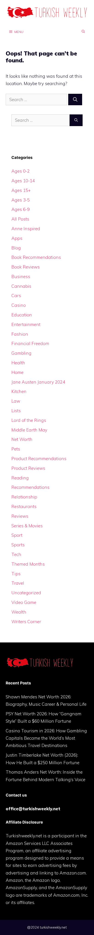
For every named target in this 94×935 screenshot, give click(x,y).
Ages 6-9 (20, 209)
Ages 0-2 (20, 171)
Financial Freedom (30, 343)
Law (15, 401)
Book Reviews (25, 267)
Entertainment (25, 324)
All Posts (20, 219)
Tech (16, 554)
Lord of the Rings (28, 420)
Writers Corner (26, 621)
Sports (18, 545)
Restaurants (24, 506)
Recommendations (30, 487)
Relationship (24, 497)
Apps (16, 238)
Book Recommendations (36, 257)
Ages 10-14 (23, 180)
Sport (16, 535)
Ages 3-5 (20, 200)
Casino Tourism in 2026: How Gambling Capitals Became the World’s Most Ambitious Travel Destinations (46, 738)
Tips (16, 573)
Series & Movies (27, 525)
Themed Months (28, 564)
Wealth (18, 612)
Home (17, 372)
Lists (16, 410)
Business (20, 276)
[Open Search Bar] (83, 32)
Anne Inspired (25, 228)
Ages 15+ (21, 190)
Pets (15, 449)
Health (18, 362)
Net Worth (21, 439)
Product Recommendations (38, 458)
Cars (16, 295)
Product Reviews (28, 468)
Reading (20, 478)
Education (21, 315)
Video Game (23, 602)
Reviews (19, 516)
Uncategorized (26, 592)
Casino (18, 305)
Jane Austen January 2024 (38, 382)
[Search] (75, 99)
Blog (16, 248)
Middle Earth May (29, 430)
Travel (17, 583)
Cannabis (21, 286)
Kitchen (18, 391)
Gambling (21, 353)
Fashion (19, 334)
